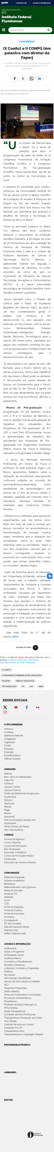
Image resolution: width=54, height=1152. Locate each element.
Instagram (5, 712)
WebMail (8, 897)
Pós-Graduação (12, 849)
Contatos (8, 732)
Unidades (10, 769)
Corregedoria (11, 920)
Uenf (41, 686)
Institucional (10, 948)
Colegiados (10, 739)
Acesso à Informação (17, 944)
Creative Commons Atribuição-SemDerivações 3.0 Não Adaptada (20, 661)
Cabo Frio (9, 780)
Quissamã (9, 816)
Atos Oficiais (10, 1021)
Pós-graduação (9, 686)
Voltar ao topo (23, 647)
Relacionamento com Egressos (20, 887)
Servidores (9, 975)
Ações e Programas (14, 951)
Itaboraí (8, 800)
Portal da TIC (10, 893)
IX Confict (6, 670)
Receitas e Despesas (14, 965)
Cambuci (8, 783)
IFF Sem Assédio (12, 923)
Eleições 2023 (11, 930)
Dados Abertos (12, 991)
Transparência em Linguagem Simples (23, 1034)
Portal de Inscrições (14, 913)
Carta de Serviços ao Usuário (19, 1024)
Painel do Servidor (13, 890)
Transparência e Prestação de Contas (23, 1018)
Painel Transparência (14, 1011)
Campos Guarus (12, 790)
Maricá (7, 813)
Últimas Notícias (12, 758)
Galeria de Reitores (13, 735)
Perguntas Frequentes (15, 988)
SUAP (7, 900)
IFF (23, 686)
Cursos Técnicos (12, 842)
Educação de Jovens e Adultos (20, 862)
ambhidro (10, 1072)
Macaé (7, 806)
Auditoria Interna (12, 958)
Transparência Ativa (14, 1031)
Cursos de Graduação (15, 846)
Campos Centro (12, 787)
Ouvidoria (9, 917)
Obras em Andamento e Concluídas (22, 994)
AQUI (15, 636)
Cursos (8, 835)
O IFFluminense (13, 724)
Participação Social (14, 955)
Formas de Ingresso (14, 839)
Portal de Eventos (13, 910)
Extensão (9, 752)
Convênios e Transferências (18, 961)
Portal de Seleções (13, 907)
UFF (31, 686)
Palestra (6, 681)
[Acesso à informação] (36, 1134)
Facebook (26, 707)
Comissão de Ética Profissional (19, 1014)
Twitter (5, 707)
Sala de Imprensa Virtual (16, 927)
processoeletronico (17, 1045)
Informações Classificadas (17, 978)
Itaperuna (9, 803)
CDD (6, 903)
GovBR (4, 3)
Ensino (7, 745)
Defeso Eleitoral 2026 (15, 933)
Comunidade (11, 873)
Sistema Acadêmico (14, 880)
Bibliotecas (9, 884)
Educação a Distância (15, 852)
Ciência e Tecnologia (25, 681)
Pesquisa (8, 749)
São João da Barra (13, 830)
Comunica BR (21, 3)
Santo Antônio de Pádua (16, 826)
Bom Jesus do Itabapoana (17, 777)
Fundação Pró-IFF (13, 1027)
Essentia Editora (12, 755)
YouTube (16, 707)
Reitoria (8, 773)
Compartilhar (31, 76)
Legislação (9, 742)
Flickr (37, 707)
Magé (7, 810)
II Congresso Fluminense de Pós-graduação (22, 675)
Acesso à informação (42, 3)
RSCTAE (8, 1100)
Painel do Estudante (14, 877)
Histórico (8, 729)
